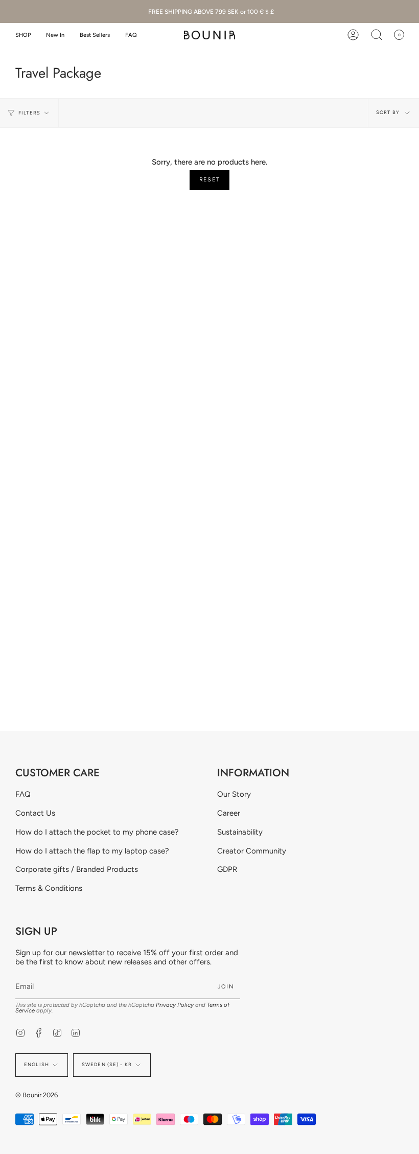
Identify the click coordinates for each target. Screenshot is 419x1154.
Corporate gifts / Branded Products (76, 869)
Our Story (234, 794)
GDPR (227, 869)
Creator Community (251, 851)
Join (226, 986)
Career (228, 813)
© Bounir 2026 (36, 1095)
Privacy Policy (175, 1004)
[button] (23, 35)
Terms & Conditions (48, 888)
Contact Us (35, 813)
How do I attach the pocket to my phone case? (97, 832)
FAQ (23, 794)
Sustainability (240, 832)
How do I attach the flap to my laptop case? (92, 851)
